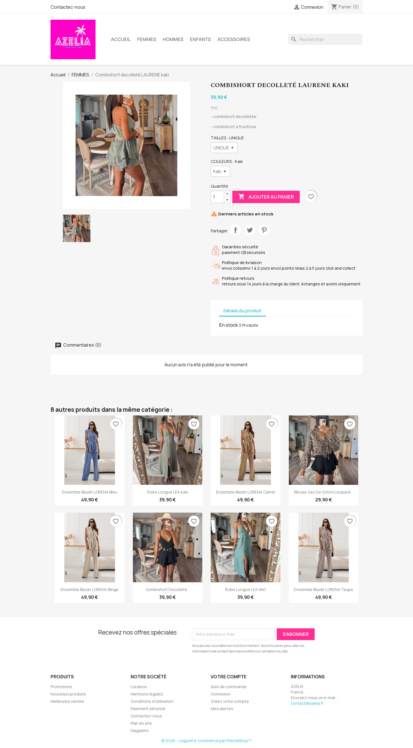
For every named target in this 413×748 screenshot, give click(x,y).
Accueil (121, 39)
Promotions (61, 686)
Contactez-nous (68, 7)
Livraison (139, 686)
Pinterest (264, 230)
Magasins (140, 730)
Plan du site (141, 723)
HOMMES (173, 39)
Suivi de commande (229, 686)
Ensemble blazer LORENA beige (90, 589)
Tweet (249, 230)
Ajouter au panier (266, 196)
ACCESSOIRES (233, 39)
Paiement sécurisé (148, 708)
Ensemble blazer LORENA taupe (323, 589)
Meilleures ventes (67, 701)
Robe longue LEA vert (245, 589)
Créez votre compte (230, 701)
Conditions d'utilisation (152, 701)
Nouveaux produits (68, 694)
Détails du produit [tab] (242, 311)
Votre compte (228, 677)
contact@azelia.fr (307, 703)
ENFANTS (200, 39)
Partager (235, 230)
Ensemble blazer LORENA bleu (89, 492)
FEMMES (146, 39)
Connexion (221, 694)
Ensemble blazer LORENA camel (245, 492)
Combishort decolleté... (168, 589)
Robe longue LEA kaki (167, 492)
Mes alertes (222, 708)
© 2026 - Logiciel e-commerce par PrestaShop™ (206, 740)
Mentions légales (147, 694)
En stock (228, 325)
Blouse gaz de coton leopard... (323, 492)
